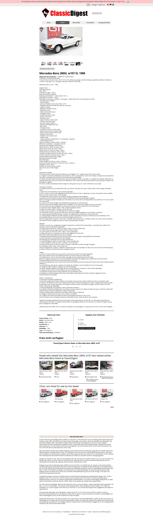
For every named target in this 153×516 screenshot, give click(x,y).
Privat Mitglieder (66, 512)
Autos (62, 22)
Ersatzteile (90, 22)
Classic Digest (65, 13)
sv (113, 4)
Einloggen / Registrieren (98, 5)
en (108, 4)
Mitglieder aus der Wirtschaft (79, 512)
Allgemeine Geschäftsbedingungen (101, 512)
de (110, 4)
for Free (97, 13)
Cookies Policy (120, 1)
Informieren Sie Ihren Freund (47, 68)
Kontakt (89, 512)
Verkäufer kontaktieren (86, 328)
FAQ (88, 4)
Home (49, 22)
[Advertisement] (100, 43)
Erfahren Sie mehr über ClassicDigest (52, 512)
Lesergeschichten (104, 22)
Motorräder (76, 22)
